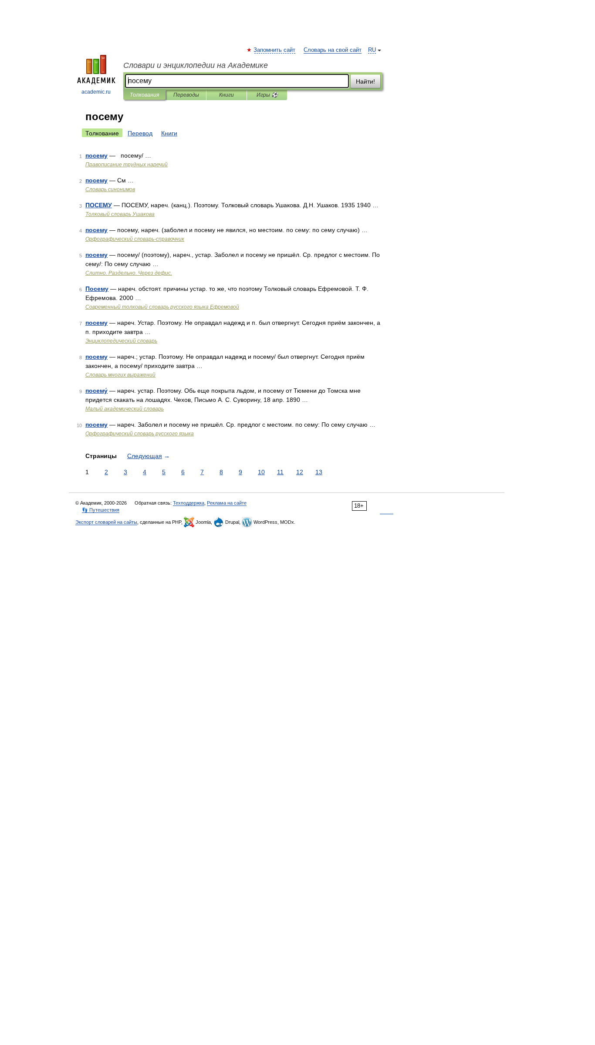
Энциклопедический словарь (121, 341)
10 (261, 472)
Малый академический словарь (124, 409)
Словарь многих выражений (120, 375)
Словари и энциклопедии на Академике (195, 65)
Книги (226, 95)
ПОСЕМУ (98, 205)
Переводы (186, 95)
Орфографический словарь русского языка (139, 434)
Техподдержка (188, 503)
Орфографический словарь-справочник (134, 239)
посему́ (96, 390)
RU (372, 50)
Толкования (144, 95)
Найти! (365, 81)
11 (280, 472)
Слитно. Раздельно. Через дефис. (128, 273)
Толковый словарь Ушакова (120, 214)
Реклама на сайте (227, 503)
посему (96, 155)
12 (299, 472)
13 (318, 472)
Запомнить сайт (274, 50)
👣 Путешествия (100, 509)
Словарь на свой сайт (333, 50)
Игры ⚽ (267, 95)
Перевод (140, 133)
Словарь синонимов (110, 189)
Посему (96, 288)
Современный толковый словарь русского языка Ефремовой (162, 307)
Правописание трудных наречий (126, 165)
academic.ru (96, 92)
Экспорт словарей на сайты (106, 522)
